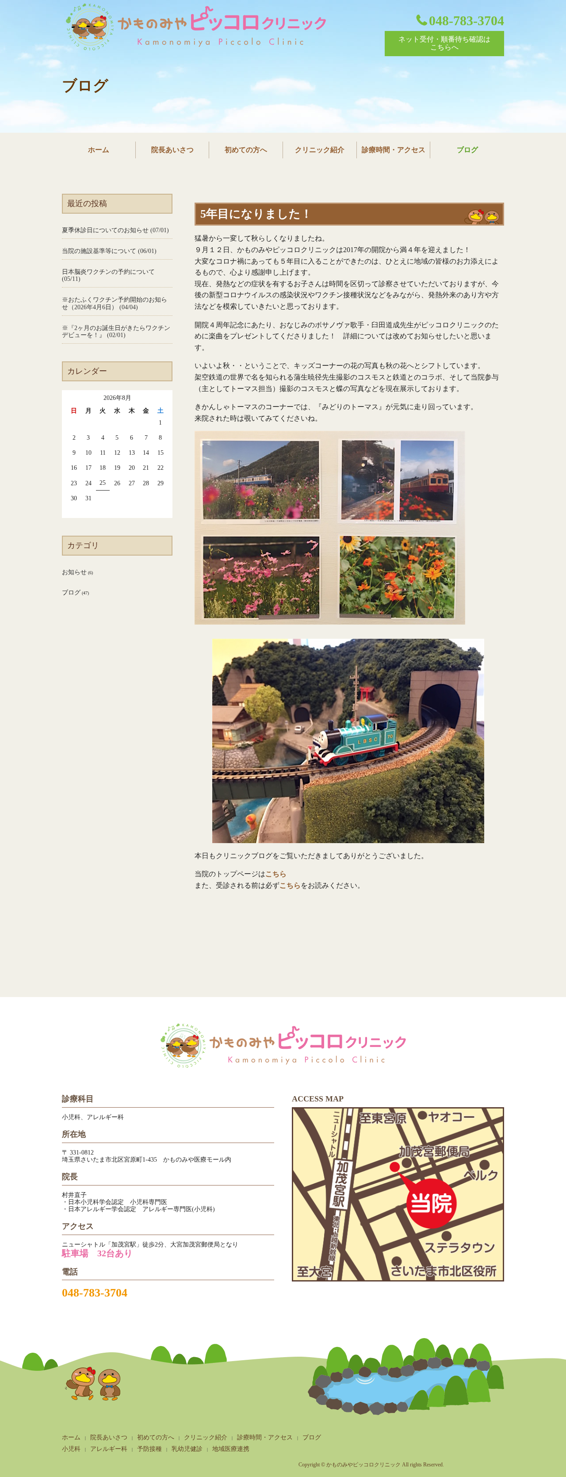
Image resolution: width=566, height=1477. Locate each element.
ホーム (98, 149)
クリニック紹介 (319, 149)
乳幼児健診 (187, 1449)
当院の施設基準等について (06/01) (109, 251)
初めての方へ (246, 149)
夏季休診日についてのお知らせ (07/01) (115, 230)
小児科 (71, 1449)
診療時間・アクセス (393, 149)
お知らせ (74, 572)
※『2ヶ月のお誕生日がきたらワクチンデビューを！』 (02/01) (116, 331)
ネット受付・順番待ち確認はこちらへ (444, 43)
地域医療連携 (230, 1449)
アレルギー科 (108, 1449)
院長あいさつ (172, 149)
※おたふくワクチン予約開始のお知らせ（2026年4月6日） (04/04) (114, 303)
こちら (276, 874)
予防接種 (149, 1449)
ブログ (467, 149)
